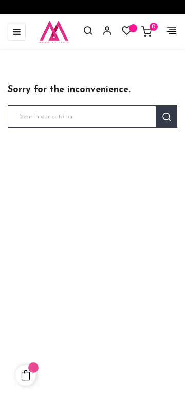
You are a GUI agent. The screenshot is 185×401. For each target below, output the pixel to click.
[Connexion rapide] (103, 32)
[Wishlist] (127, 33)
